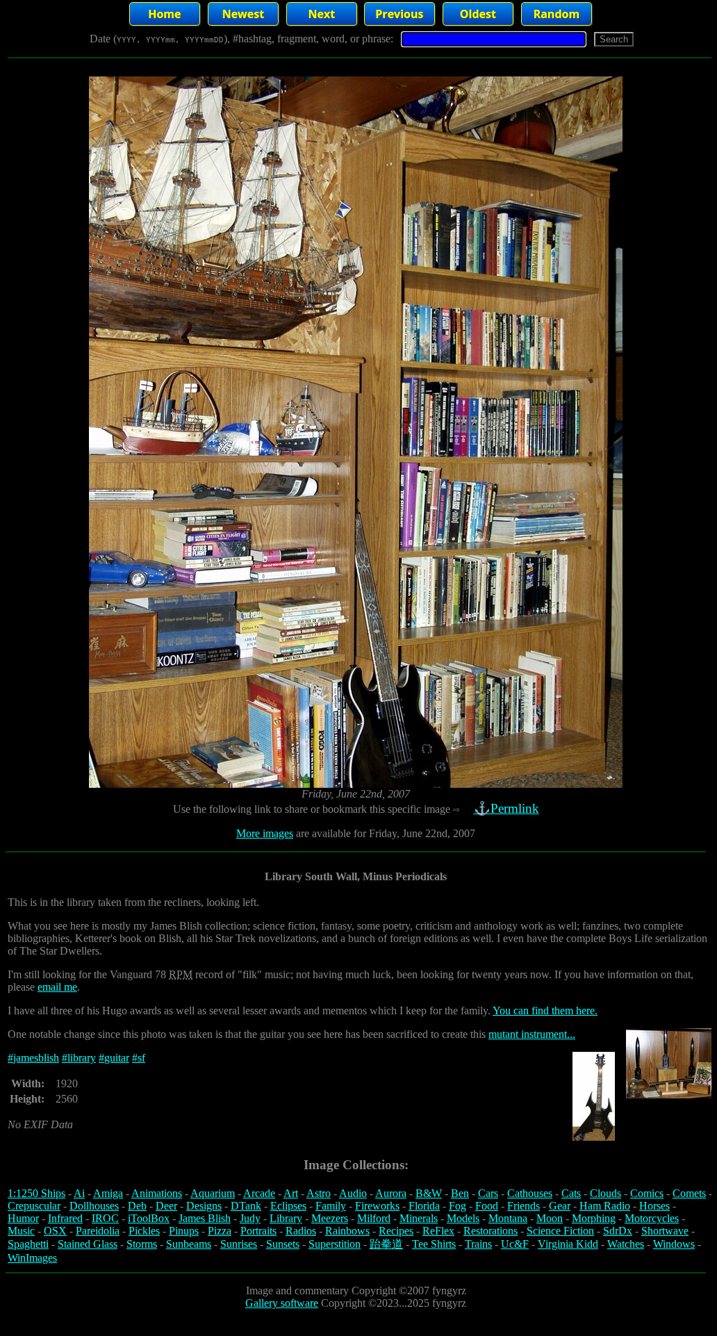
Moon (549, 1218)
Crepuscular (34, 1206)
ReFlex (438, 1231)
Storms (141, 1244)
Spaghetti (28, 1244)
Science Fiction (560, 1231)
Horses (654, 1206)
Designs (204, 1206)
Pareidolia (98, 1231)
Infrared (65, 1218)
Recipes (396, 1231)
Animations (156, 1193)
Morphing (594, 1218)
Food (486, 1206)
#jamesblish (33, 1058)
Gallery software (281, 1303)
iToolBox (149, 1218)
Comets (689, 1193)
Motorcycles (652, 1218)
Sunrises (238, 1244)
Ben (460, 1193)
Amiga (108, 1193)
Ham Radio (604, 1206)
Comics (647, 1193)
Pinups (184, 1231)
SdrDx (617, 1231)
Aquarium (212, 1193)
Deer (166, 1206)
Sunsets (282, 1244)
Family (330, 1206)
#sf (138, 1058)
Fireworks (377, 1206)
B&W (428, 1193)
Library (286, 1218)
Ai (79, 1193)
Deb (137, 1206)
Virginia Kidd (568, 1244)
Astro (318, 1193)
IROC (105, 1218)
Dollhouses (94, 1206)
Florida (424, 1206)
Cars (488, 1193)
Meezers (329, 1218)
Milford (373, 1218)
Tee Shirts (434, 1244)
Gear (559, 1206)
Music (21, 1231)
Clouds (605, 1193)
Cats (571, 1193)
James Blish (205, 1218)
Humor (23, 1218)
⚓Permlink (506, 808)
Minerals (418, 1218)
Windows (674, 1244)
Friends (523, 1206)
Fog (457, 1206)
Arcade (259, 1193)
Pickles (144, 1231)
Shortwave (665, 1231)
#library (79, 1058)
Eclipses (288, 1206)
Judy (250, 1218)
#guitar (114, 1058)
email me (57, 987)
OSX (55, 1231)
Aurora (390, 1193)
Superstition (334, 1244)
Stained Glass (87, 1244)
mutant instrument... (531, 1034)
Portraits (258, 1231)
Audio (353, 1193)
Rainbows (347, 1231)
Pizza (219, 1231)
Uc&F (515, 1244)
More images (264, 833)
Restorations (490, 1231)
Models (463, 1218)
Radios (301, 1231)
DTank (246, 1206)
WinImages (32, 1258)
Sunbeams (188, 1244)
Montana (507, 1218)
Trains (478, 1244)
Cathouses (529, 1193)
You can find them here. (545, 1010)
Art (290, 1193)
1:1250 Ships (36, 1193)
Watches (625, 1244)
